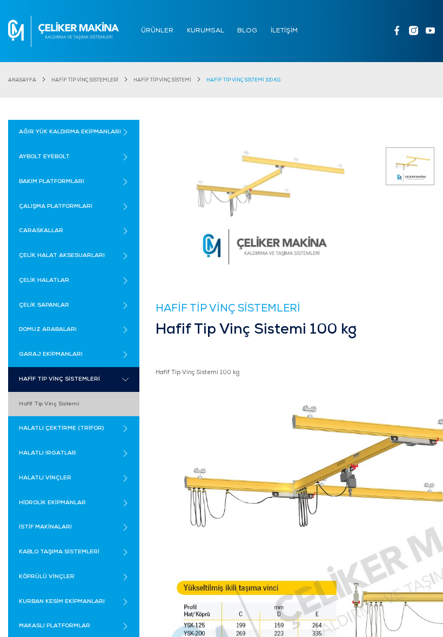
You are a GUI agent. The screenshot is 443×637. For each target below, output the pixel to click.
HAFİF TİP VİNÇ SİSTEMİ (162, 80)
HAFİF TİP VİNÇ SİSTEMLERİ (84, 80)
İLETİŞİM (284, 31)
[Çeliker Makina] (63, 31)
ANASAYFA (22, 80)
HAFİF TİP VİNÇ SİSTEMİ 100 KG (243, 80)
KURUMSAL (205, 31)
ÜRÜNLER (157, 31)
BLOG (247, 31)
